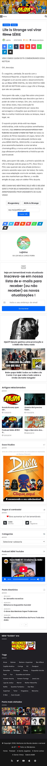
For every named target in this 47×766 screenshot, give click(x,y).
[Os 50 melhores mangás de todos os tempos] (23, 721)
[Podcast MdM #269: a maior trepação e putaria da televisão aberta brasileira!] (38, 711)
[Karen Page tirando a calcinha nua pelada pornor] (23, 730)
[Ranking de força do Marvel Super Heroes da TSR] (23, 711)
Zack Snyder (15, 695)
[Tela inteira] (42, 579)
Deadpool (35, 666)
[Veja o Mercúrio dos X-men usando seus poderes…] (34, 422)
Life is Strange (32, 203)
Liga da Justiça (8, 683)
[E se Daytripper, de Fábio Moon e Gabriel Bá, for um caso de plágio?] (38, 721)
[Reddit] (27, 46)
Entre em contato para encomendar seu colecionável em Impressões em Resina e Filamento (23, 453)
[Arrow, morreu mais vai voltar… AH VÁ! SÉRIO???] (38, 730)
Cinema (6, 25)
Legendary (14, 203)
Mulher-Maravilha (31, 683)
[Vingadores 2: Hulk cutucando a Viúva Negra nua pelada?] (9, 721)
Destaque (16, 670)
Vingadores (24, 691)
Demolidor (6, 670)
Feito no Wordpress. (27, 747)
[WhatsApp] (39, 46)
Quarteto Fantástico (17, 687)
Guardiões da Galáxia (23, 674)
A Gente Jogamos (23, 751)
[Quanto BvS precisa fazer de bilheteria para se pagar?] (34, 399)
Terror (15, 691)
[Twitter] (10, 46)
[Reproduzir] (5, 579)
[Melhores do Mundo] (23, 7)
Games (14, 25)
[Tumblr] (16, 46)
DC (27, 666)
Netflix (5, 687)
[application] (23, 569)
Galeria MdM (30, 755)
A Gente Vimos (18, 755)
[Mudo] (38, 579)
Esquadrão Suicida (37, 670)
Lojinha (8, 40)
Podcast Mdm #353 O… (11, 431)
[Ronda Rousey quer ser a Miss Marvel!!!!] (12, 399)
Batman (13, 662)
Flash (5, 674)
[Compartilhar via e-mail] (10, 52)
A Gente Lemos (38, 751)
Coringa (20, 666)
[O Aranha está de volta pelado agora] (9, 730)
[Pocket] (33, 46)
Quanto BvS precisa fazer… (33, 408)
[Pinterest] (22, 46)
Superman (6, 691)
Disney (25, 670)
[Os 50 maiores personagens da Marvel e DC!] (9, 711)
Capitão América (8, 666)
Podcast (12, 751)
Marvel (19, 683)
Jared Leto (35, 678)
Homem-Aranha (8, 678)
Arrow (5, 662)
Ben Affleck (40, 662)
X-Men (5, 695)
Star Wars (31, 687)
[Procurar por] (46, 16)
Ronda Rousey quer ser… (10, 408)
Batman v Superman (26, 662)
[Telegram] (4, 52)
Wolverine (35, 691)
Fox (11, 674)
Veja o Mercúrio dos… (33, 430)
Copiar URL (23, 214)
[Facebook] (4, 46)
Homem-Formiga (23, 678)
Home (5, 751)
